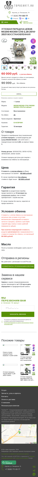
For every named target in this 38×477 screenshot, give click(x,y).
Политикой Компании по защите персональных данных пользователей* (18, 323)
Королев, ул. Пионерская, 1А (13, 466)
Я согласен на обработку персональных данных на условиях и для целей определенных (18, 322)
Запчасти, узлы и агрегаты (11, 393)
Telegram (15, 18)
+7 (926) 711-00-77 (12, 469)
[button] (34, 51)
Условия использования (21, 458)
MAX (23, 18)
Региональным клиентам (10, 406)
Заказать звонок (18, 314)
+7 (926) (19, 16)
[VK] (34, 466)
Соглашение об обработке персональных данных (15, 454)
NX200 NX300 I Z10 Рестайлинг (24, 106)
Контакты (4, 396)
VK (28, 18)
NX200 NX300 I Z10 (21, 105)
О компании (5, 402)
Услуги (3, 390)
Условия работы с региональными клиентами (18, 266)
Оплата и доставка (8, 399)
